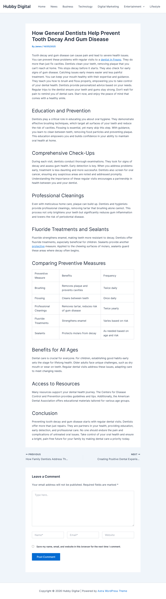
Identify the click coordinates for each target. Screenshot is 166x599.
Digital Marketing (108, 6)
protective (38, 246)
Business (68, 6)
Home (41, 6)
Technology (85, 6)
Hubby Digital (17, 6)
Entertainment (132, 6)
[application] (143, 6)
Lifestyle (155, 6)
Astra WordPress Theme (112, 591)
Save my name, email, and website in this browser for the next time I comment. (78, 546)
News (54, 6)
